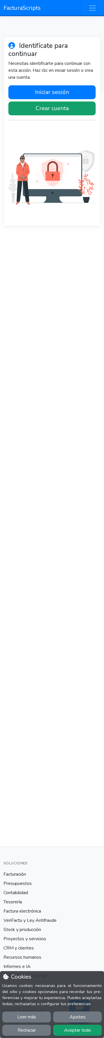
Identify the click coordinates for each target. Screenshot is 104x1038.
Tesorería (12, 902)
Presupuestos (17, 883)
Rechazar (27, 1030)
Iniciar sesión (52, 92)
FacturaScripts (22, 8)
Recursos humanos (22, 957)
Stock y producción (22, 929)
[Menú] (92, 8)
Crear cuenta (52, 108)
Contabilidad (15, 893)
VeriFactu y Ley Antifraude (30, 920)
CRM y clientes (18, 948)
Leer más (26, 1017)
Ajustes (78, 1017)
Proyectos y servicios (24, 939)
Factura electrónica (22, 911)
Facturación (14, 874)
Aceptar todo (77, 1030)
